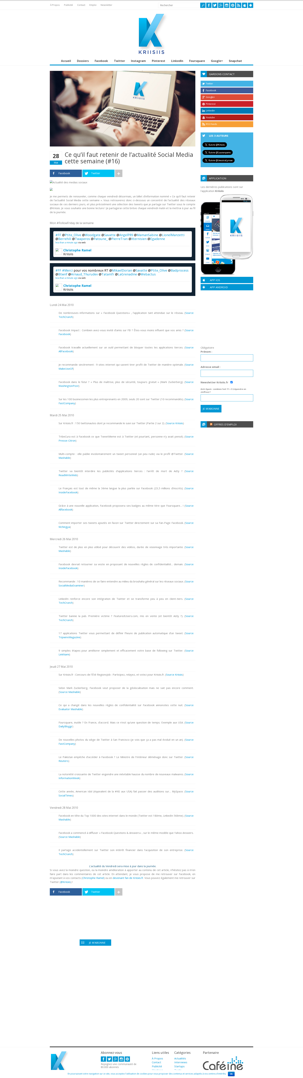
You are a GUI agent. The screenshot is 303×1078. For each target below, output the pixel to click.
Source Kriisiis (174, 423)
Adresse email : (210, 367)
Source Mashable (69, 692)
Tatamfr (108, 274)
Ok (231, 1074)
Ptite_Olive (73, 235)
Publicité (68, 4)
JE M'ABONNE (97, 942)
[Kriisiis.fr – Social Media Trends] (151, 54)
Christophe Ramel (77, 250)
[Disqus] (122, 997)
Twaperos (82, 239)
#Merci (67, 270)
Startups (179, 1066)
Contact (81, 4)
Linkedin (210, 110)
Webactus (148, 274)
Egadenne (157, 239)
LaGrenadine (127, 274)
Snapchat (235, 61)
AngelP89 (126, 235)
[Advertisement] (113, 909)
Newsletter (106, 4)
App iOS (215, 280)
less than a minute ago (66, 242)
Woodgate (92, 235)
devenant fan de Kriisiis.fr (128, 878)
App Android (219, 287)
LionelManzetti (173, 235)
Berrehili (64, 239)
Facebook (101, 61)
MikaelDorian (122, 270)
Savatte (110, 235)
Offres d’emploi (225, 424)
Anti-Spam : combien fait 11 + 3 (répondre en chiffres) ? (223, 390)
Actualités (180, 1058)
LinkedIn (177, 61)
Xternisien (139, 239)
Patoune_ (101, 239)
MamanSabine (147, 235)
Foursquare (197, 61)
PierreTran (119, 239)
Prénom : (206, 351)
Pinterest (158, 61)
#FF (58, 235)
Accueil (66, 61)
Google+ (217, 61)
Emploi (92, 4)
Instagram (138, 61)
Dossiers (83, 61)
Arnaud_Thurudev (84, 274)
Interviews (180, 1062)
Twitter (119, 61)
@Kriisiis (65, 882)
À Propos (55, 4)
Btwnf (62, 274)
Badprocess (179, 270)
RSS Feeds (211, 124)
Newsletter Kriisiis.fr (215, 382)
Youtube (210, 117)
